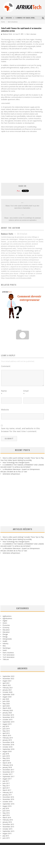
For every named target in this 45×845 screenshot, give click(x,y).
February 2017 (8, 792)
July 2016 (6, 808)
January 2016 (7, 822)
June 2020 (6, 701)
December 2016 (8, 797)
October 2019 (7, 719)
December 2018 (8, 742)
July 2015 (6, 836)
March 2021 (7, 685)
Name (4, 392)
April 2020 (6, 706)
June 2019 (6, 729)
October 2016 (7, 802)
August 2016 (7, 806)
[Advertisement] (22, 156)
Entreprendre (7, 639)
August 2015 (7, 833)
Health (5, 641)
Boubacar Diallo (7, 34)
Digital (5, 621)
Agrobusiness (7, 618)
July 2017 (6, 781)
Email (26, 392)
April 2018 (6, 761)
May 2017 (6, 786)
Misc (4, 646)
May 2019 (6, 731)
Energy (5, 637)
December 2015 (8, 824)
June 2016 (6, 811)
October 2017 (7, 774)
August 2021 (7, 681)
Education (6, 632)
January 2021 (7, 690)
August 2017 (7, 779)
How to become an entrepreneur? (22, 312)
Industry (5, 643)
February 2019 (8, 738)
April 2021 (6, 683)
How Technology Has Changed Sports (16, 462)
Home (3, 22)
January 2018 (7, 767)
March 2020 (7, 708)
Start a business (31, 34)
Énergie (5, 634)
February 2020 (8, 710)
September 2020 (8, 694)
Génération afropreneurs (11, 474)
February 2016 (8, 820)
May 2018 (6, 758)
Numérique (6, 648)
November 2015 (8, 827)
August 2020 (7, 697)
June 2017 (6, 783)
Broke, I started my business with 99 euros (22, 342)
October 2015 (7, 829)
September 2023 (8, 676)
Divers (5, 623)
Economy (6, 627)
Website (5, 409)
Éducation (6, 630)
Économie (6, 625)
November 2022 (8, 678)
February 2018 (8, 765)
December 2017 (8, 770)
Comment (5, 366)
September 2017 (8, 776)
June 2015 (6, 838)
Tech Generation (8, 655)
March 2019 (7, 735)
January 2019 (7, 740)
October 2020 (7, 692)
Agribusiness (7, 616)
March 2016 (7, 817)
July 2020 (6, 699)
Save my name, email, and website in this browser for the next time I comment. (20, 430)
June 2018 (6, 756)
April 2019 (6, 733)
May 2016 (6, 813)
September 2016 (8, 804)
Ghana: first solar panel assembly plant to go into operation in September (22, 206)
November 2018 (8, 745)
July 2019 (6, 726)
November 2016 (8, 799)
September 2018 (8, 749)
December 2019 (8, 715)
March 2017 (7, 790)
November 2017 (8, 772)
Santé (5, 650)
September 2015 (8, 831)
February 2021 (8, 688)
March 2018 (7, 763)
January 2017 (7, 795)
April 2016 (6, 815)
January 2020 (7, 713)
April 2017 (6, 788)
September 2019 (8, 722)
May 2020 (6, 704)
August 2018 (7, 751)
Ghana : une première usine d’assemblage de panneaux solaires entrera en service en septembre (22, 219)
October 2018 (7, 747)
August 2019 (7, 724)
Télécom (6, 659)
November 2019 (8, 717)
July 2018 (6, 754)
